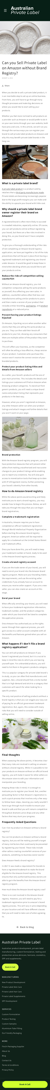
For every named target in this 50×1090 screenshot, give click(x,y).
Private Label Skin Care (12, 987)
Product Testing (9, 1019)
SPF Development (9, 1001)
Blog (4, 1056)
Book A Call (10, 967)
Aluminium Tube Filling (12, 1028)
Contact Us (6, 1060)
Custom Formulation (11, 1014)
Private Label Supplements (13, 996)
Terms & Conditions (10, 1065)
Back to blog (27, 927)
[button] (5, 10)
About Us (6, 1051)
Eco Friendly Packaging (12, 1033)
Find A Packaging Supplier (13, 1046)
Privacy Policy (8, 1070)
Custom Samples (9, 1024)
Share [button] (7, 85)
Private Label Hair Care (12, 991)
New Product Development (13, 982)
